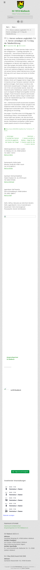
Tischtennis (29, 129)
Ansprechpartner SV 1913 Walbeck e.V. (16, 528)
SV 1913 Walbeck (21, 11)
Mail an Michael (9, 182)
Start (8, 27)
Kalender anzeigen (8, 515)
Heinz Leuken (22, 46)
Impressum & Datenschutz (12, 526)
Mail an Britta (8, 168)
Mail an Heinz (8, 155)
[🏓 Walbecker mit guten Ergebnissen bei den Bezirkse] (20, 404)
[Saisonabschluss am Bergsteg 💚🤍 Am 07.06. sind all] (20, 441)
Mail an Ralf (8, 195)
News (14, 27)
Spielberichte (22, 129)
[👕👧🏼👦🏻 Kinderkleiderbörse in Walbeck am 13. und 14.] (20, 459)
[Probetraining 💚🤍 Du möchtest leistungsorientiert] (20, 422)
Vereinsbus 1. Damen (16, 489)
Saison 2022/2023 (14, 129)
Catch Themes (25, 568)
